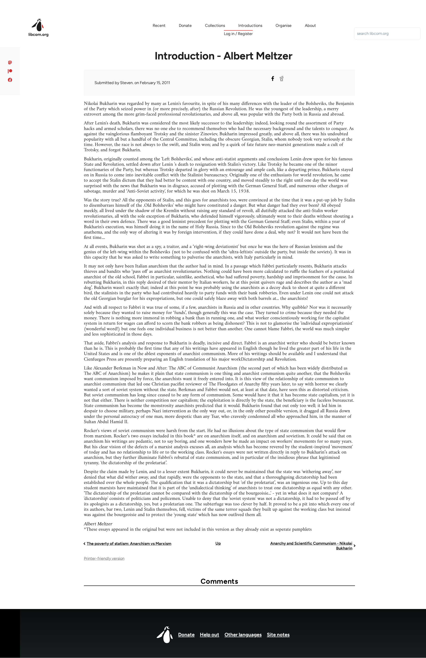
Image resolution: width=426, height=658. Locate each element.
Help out (209, 635)
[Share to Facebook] (272, 78)
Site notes (278, 635)
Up (218, 543)
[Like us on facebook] (10, 79)
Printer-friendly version (104, 558)
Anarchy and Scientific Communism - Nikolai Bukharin (311, 546)
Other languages (243, 635)
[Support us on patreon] (10, 71)
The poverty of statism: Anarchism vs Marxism (129, 543)
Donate (186, 635)
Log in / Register (238, 33)
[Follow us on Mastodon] (10, 62)
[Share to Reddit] (281, 78)
